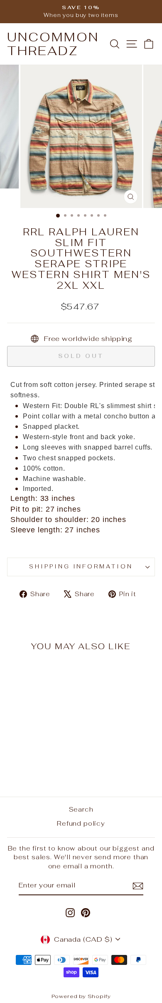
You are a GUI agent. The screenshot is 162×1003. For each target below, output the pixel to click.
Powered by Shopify (81, 996)
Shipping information (81, 566)
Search (81, 809)
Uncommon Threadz (53, 44)
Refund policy (81, 823)
